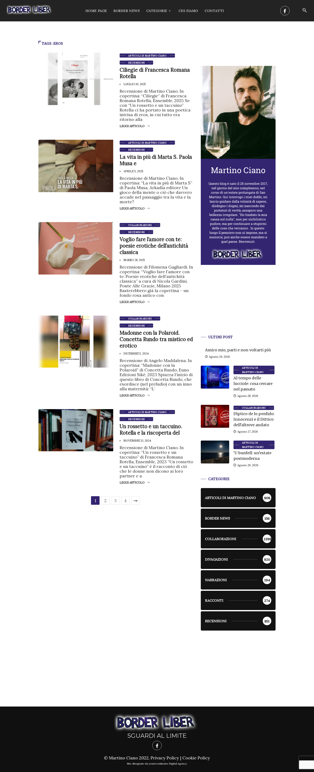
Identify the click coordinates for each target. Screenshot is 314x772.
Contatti (214, 11)
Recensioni (136, 62)
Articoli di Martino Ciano (147, 55)
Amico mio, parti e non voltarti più (238, 349)
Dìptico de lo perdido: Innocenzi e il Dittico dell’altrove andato (253, 419)
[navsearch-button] (304, 10)
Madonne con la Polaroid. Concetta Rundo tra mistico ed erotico (156, 339)
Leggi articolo (132, 126)
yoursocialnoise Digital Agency (168, 763)
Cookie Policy (196, 757)
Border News (126, 11)
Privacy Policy (165, 757)
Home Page (96, 11)
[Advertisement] (238, 305)
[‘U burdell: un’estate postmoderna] (215, 452)
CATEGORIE (156, 11)
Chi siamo (188, 11)
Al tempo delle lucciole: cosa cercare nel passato (253, 384)
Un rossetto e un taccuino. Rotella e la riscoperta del (151, 429)
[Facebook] (285, 10)
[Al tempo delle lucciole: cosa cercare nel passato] (215, 377)
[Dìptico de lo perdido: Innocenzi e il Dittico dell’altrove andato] (215, 416)
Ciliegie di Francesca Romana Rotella (155, 73)
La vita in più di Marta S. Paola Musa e (156, 160)
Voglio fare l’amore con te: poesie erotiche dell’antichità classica (154, 245)
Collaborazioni (140, 225)
